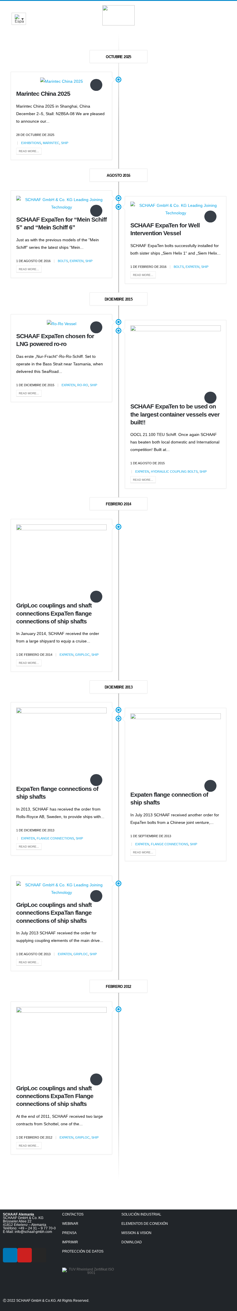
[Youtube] (24, 1255)
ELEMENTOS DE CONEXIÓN (144, 1224)
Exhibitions (31, 143)
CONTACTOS (73, 1214)
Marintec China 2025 (43, 93)
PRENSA (69, 1233)
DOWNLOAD (131, 1242)
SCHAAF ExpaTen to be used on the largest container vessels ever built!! (174, 414)
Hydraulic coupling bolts (174, 471)
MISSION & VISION (136, 1233)
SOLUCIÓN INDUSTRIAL (141, 1214)
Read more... (29, 151)
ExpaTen (77, 261)
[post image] (61, 81)
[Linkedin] (10, 1255)
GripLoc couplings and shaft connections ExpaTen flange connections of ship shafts (54, 613)
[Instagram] (39, 1255)
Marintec (51, 143)
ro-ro (82, 385)
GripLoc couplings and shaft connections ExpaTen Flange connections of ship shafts (54, 1096)
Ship (64, 143)
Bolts (63, 261)
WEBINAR (70, 1224)
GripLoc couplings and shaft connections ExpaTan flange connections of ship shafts (54, 912)
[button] (225, 13)
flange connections (55, 838)
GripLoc (82, 654)
